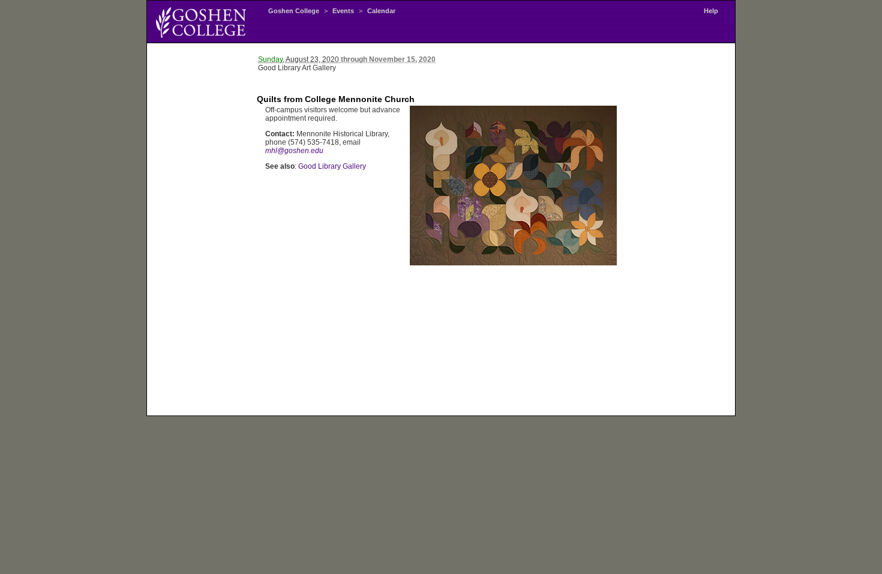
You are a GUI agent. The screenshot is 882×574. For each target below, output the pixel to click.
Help (711, 10)
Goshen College (293, 10)
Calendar (381, 10)
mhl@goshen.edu (294, 151)
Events (343, 10)
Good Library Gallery (332, 166)
